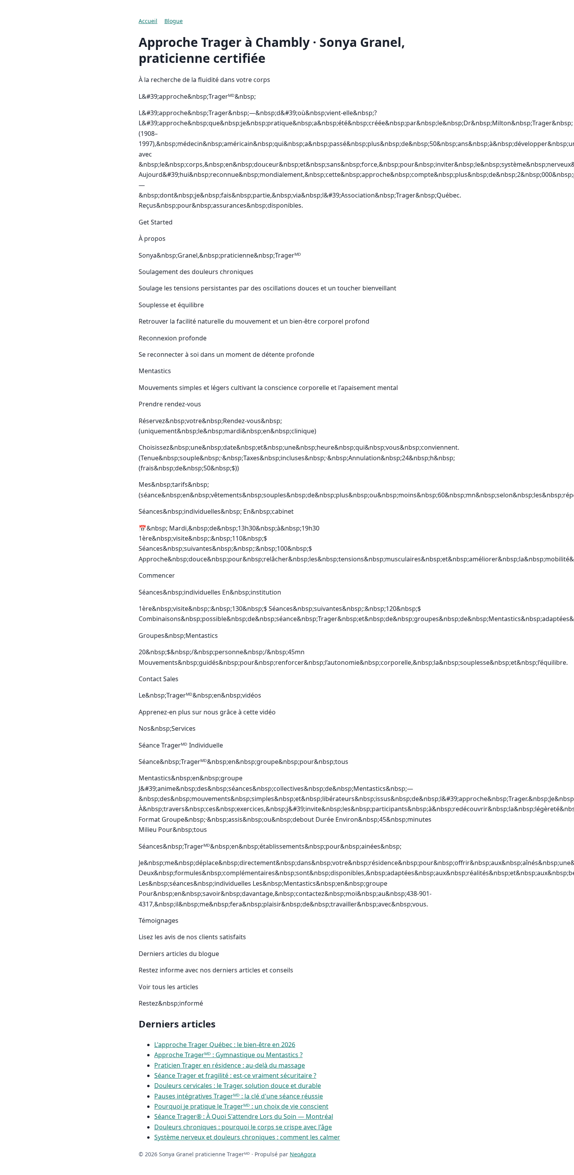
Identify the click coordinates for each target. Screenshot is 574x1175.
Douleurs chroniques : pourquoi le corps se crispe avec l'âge (243, 1127)
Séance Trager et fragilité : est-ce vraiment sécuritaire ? (235, 1075)
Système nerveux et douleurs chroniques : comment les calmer (247, 1137)
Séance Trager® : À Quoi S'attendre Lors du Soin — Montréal (243, 1116)
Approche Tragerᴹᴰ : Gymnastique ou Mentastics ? (228, 1054)
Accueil (148, 21)
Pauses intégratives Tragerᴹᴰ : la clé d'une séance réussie (238, 1096)
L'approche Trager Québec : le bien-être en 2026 (224, 1044)
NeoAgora (303, 1154)
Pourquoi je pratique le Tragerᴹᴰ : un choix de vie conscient (241, 1106)
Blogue (173, 21)
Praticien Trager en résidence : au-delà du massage (229, 1065)
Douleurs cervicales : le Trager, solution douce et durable (237, 1085)
